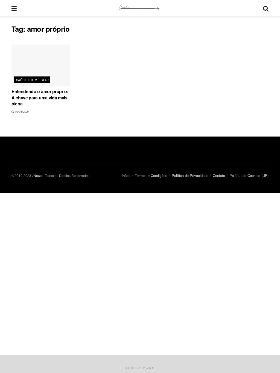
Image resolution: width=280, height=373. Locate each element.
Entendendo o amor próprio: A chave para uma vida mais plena (39, 97)
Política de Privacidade (190, 175)
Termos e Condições (151, 175)
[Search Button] (266, 8)
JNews (37, 175)
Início (126, 175)
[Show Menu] (14, 8)
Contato (219, 175)
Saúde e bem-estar (32, 80)
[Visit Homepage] (140, 8)
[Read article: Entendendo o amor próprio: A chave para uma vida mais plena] (40, 65)
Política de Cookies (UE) (249, 175)
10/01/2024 (22, 111)
